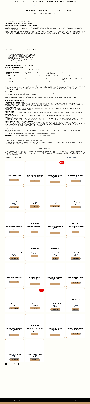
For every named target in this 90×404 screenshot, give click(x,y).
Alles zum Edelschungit (43, 10)
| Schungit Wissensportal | (70, 400)
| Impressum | (17, 400)
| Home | (16, 1)
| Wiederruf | (59, 400)
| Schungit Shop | (30, 1)
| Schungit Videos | (59, 1)
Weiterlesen (34, 232)
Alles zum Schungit (30, 10)
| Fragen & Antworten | (71, 1)
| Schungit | (22, 1)
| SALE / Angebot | (40, 1)
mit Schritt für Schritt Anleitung (48, 104)
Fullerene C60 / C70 (59, 10)
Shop (52, 10)
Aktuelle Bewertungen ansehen (45, 148)
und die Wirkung (69, 112)
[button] (35, 10)
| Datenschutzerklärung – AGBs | (29, 400)
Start (6, 21)
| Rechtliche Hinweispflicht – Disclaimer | (46, 400)
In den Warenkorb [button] (14, 179)
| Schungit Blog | (50, 1)
